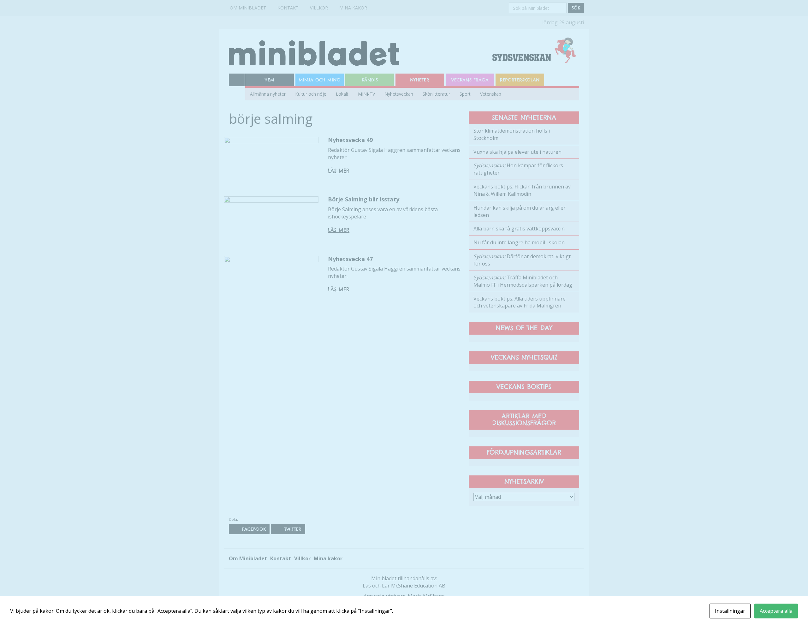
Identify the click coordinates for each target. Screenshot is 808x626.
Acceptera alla (776, 610)
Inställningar (730, 610)
